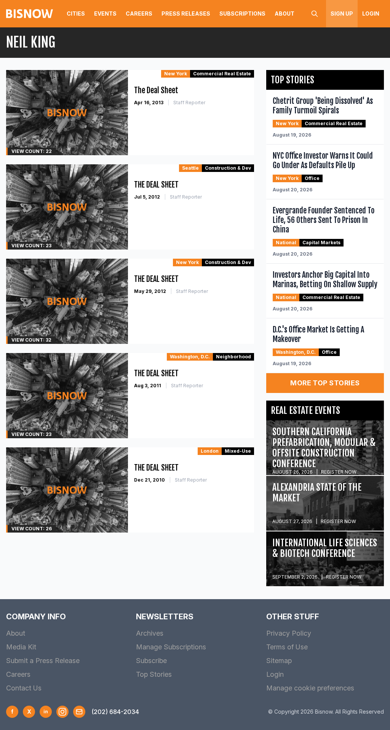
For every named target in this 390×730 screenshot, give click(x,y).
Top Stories (154, 674)
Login (370, 13)
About (284, 13)
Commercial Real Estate (222, 73)
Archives (149, 633)
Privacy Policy (288, 633)
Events (105, 13)
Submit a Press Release (43, 661)
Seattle (190, 168)
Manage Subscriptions (171, 647)
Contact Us (24, 688)
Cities (76, 13)
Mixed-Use (238, 451)
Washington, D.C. (190, 356)
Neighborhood (233, 356)
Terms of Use (287, 647)
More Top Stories (325, 383)
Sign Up (342, 13)
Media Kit (21, 647)
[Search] (314, 13)
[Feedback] (79, 712)
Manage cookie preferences (310, 688)
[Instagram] (62, 712)
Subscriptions (242, 13)
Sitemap (279, 661)
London (210, 451)
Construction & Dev (228, 168)
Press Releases (185, 13)
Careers (139, 13)
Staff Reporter (189, 102)
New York (175, 73)
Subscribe (151, 661)
